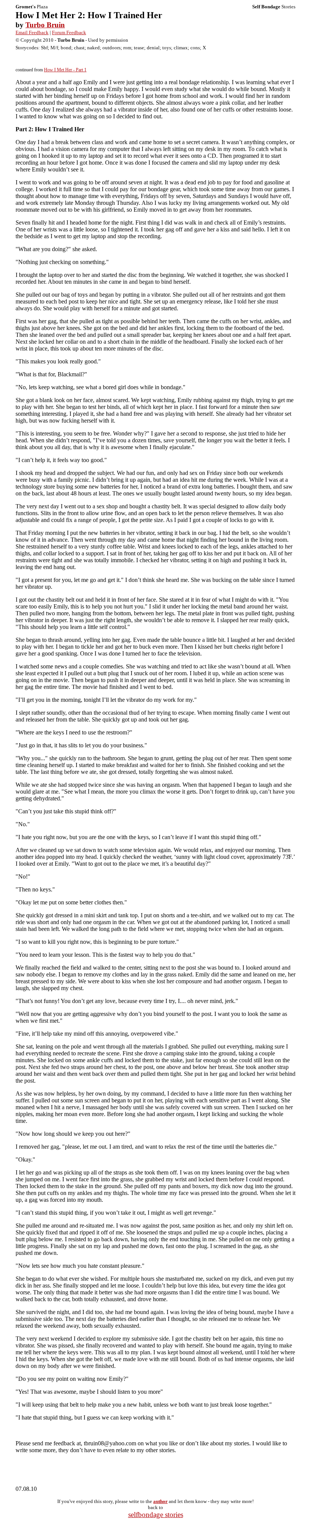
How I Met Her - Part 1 (65, 69)
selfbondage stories (155, 1515)
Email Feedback (32, 32)
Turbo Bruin (45, 25)
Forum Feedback (69, 32)
